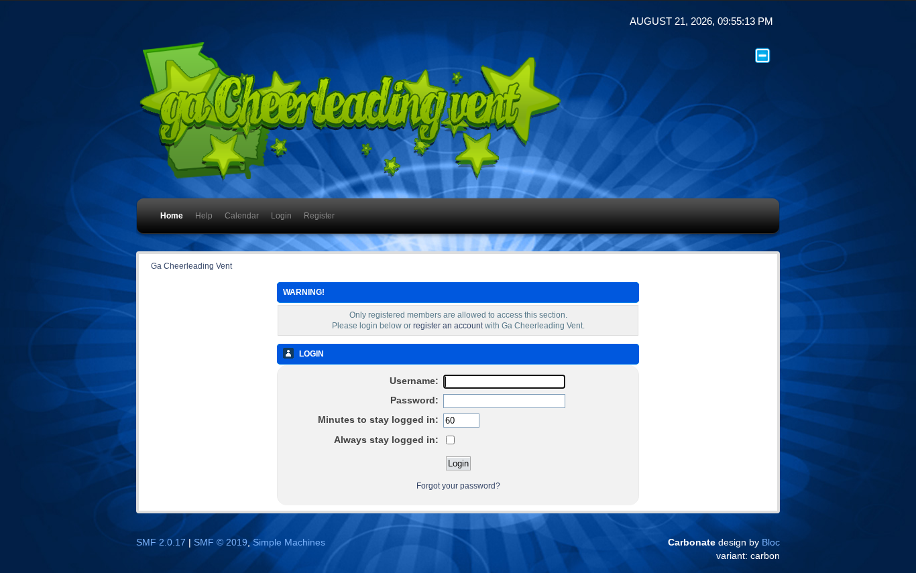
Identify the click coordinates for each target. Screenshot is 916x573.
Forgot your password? (458, 486)
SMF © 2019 (220, 542)
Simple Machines (289, 542)
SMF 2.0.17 (161, 542)
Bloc (771, 542)
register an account (448, 325)
